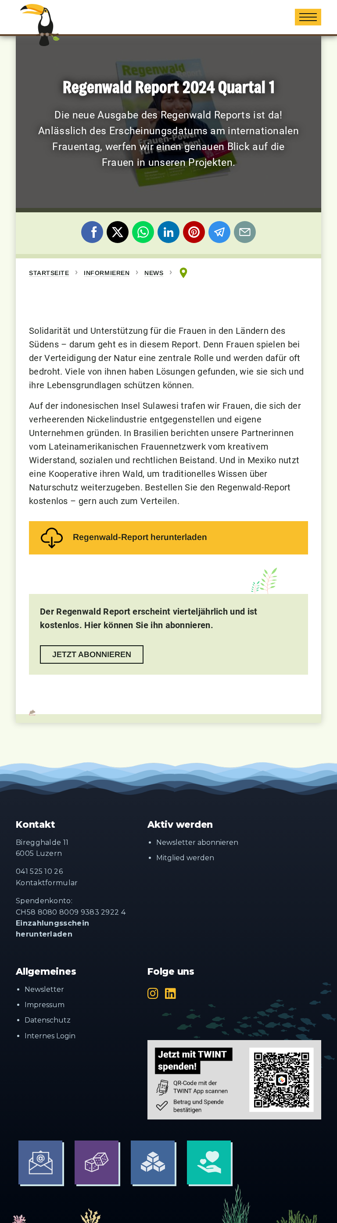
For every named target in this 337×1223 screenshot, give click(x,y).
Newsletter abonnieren (197, 842)
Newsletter (44, 989)
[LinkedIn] (170, 993)
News (153, 272)
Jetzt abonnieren (91, 654)
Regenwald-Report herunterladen (140, 537)
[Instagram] (152, 993)
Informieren (106, 272)
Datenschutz (48, 1020)
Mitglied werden (185, 858)
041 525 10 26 (39, 871)
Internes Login (50, 1036)
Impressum (45, 1005)
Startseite (49, 272)
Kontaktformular (47, 883)
